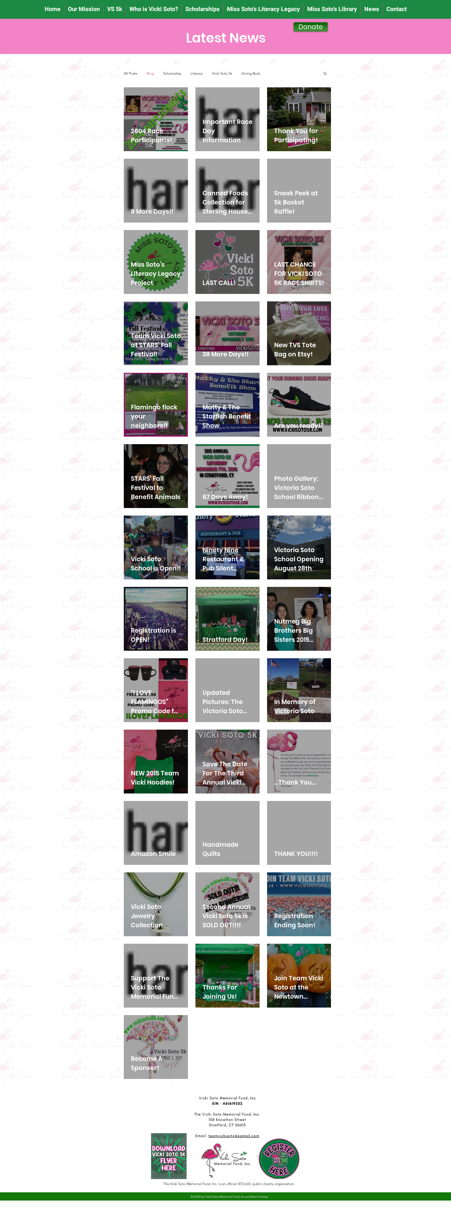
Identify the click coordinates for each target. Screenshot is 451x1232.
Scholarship (172, 73)
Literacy (197, 73)
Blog (150, 73)
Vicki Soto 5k (222, 73)
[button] (325, 73)
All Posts (130, 73)
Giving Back (250, 73)
